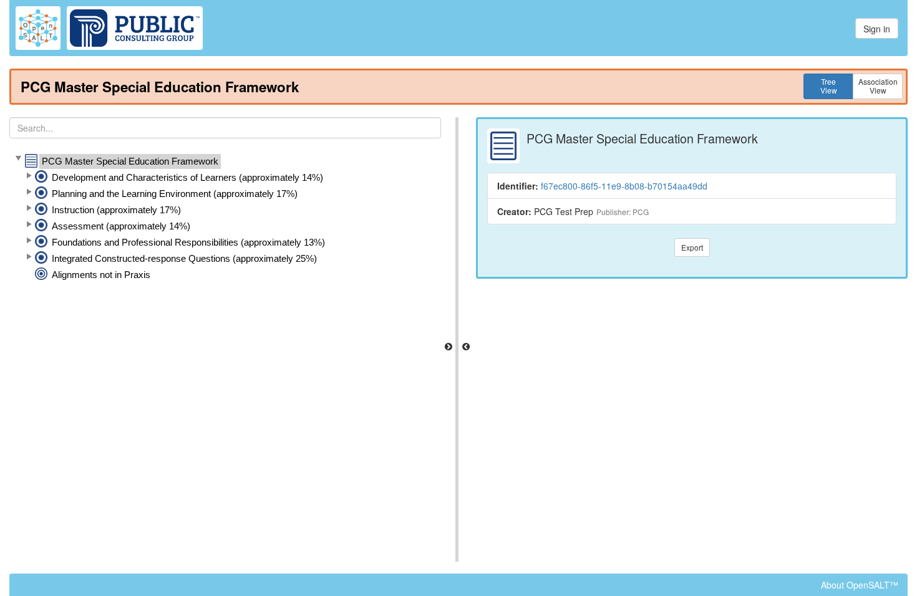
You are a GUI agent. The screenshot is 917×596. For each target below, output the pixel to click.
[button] (18, 159)
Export (692, 247)
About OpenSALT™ (859, 585)
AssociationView (878, 85)
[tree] (225, 218)
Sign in (876, 28)
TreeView (828, 85)
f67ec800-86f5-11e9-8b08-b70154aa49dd (624, 186)
